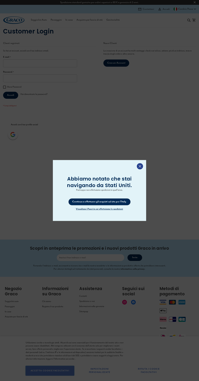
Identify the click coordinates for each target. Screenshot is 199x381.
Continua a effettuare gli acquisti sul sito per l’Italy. (99, 201)
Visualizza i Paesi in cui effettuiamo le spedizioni (99, 209)
